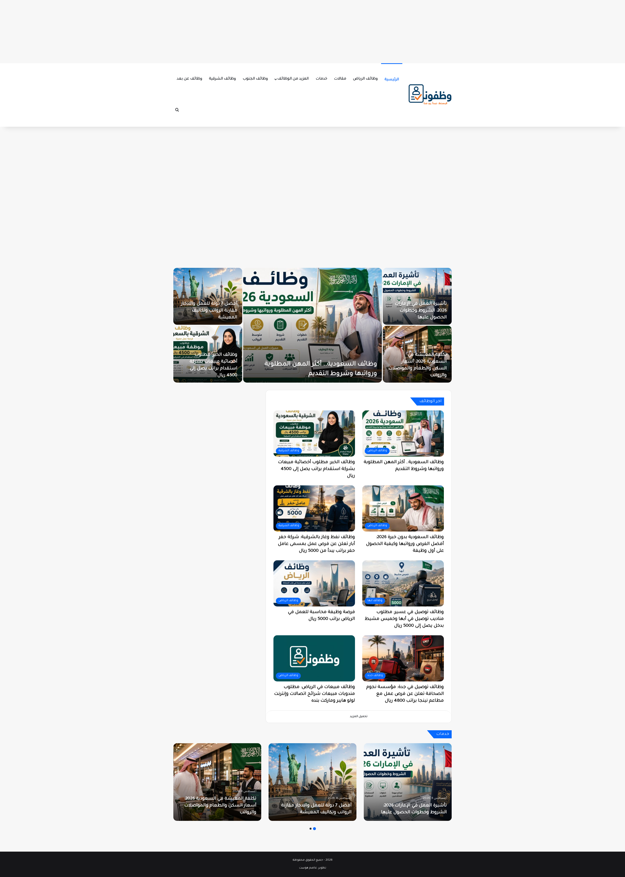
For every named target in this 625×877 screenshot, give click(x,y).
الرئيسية (392, 80)
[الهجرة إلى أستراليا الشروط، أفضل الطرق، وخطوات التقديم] (417, 296)
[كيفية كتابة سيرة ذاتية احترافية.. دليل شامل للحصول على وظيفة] (207, 296)
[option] (312, 325)
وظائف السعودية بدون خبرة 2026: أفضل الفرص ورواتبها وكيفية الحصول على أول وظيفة (405, 544)
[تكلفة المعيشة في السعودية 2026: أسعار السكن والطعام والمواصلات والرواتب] (217, 782)
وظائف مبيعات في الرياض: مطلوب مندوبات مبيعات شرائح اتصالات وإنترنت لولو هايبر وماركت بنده (314, 694)
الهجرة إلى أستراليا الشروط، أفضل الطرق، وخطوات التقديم (418, 311)
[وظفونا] (430, 95)
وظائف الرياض (365, 79)
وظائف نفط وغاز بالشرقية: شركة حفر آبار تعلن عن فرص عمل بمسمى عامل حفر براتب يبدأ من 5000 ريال (316, 544)
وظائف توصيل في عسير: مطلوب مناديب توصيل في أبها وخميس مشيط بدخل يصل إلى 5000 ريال (404, 619)
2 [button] (311, 829)
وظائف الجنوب (255, 79)
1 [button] (314, 828)
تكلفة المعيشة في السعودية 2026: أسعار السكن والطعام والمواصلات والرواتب (220, 805)
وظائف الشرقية (222, 79)
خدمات (321, 79)
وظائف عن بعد (189, 79)
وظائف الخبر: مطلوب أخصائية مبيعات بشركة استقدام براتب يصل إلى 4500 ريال (316, 469)
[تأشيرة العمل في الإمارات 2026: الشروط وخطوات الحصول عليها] (408, 782)
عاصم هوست (308, 868)
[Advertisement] (312, 30)
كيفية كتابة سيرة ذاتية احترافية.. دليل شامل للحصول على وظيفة (215, 311)
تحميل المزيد (358, 716)
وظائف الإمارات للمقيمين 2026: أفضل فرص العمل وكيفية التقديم (211, 368)
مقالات (340, 79)
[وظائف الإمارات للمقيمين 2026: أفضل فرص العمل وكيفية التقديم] (207, 354)
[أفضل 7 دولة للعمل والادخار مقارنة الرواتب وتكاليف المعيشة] (312, 782)
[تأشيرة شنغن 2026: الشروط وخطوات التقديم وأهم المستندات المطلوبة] (312, 325)
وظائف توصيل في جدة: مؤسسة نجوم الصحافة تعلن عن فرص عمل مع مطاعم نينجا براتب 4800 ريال (405, 694)
